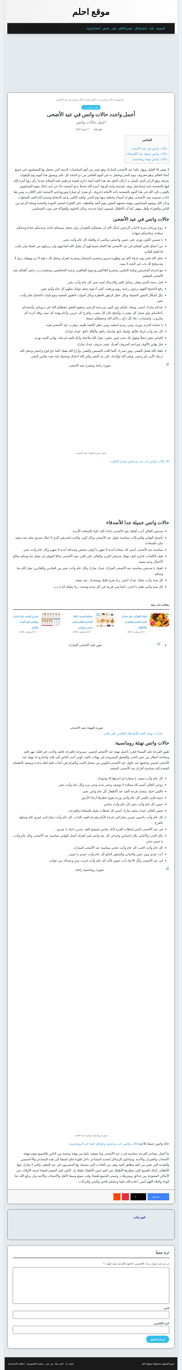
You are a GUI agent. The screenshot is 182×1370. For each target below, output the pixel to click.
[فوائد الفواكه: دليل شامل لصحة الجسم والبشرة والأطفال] (159, 620)
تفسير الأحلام (125, 28)
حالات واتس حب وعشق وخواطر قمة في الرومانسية (104, 1143)
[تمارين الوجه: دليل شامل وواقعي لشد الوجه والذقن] (51, 620)
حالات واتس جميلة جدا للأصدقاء (147, 154)
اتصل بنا (70, 1363)
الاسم (166, 1308)
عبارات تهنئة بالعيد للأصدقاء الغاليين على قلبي (133, 733)
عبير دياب (98, 129)
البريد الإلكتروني (161, 1323)
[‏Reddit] (117, 1196)
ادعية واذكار (141, 28)
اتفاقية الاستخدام (16, 1363)
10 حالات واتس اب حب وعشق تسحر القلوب (139, 461)
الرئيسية (160, 28)
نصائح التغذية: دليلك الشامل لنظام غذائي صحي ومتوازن (82, 622)
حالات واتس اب (105, 99)
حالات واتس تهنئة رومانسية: (149, 159)
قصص (106, 28)
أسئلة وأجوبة (93, 28)
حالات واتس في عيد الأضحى (149, 148)
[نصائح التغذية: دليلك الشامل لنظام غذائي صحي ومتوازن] (105, 620)
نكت (151, 28)
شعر (113, 28)
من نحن (49, 1363)
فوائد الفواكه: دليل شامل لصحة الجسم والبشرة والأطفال (134, 622)
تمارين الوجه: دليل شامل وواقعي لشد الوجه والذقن (25, 622)
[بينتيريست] (125, 1196)
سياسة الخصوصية (35, 1363)
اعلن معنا (59, 1363)
